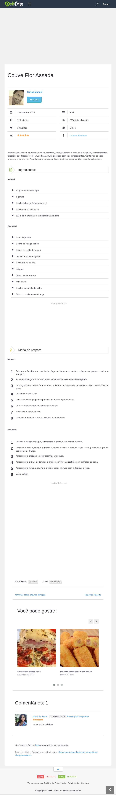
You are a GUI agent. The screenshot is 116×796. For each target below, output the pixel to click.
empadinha (55, 581)
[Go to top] (58, 769)
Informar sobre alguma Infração (30, 595)
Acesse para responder (78, 716)
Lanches (33, 581)
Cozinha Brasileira (78, 135)
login (37, 745)
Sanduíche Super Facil (29, 671)
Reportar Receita (93, 595)
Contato (85, 783)
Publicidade (73, 783)
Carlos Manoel (34, 92)
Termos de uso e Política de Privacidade (46, 783)
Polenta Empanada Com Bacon (76, 671)
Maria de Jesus (40, 716)
